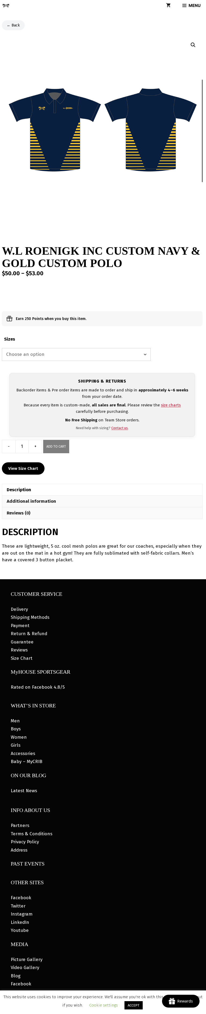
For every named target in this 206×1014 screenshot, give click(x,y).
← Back (13, 25)
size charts (171, 405)
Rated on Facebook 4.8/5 (38, 687)
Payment (20, 625)
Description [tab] (19, 490)
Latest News (24, 791)
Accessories (23, 753)
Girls (15, 745)
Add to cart (56, 446)
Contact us (119, 428)
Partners (20, 825)
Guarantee (22, 642)
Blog (15, 976)
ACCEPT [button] (133, 1005)
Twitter (18, 906)
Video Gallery (25, 967)
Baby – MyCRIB (26, 761)
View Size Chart (23, 468)
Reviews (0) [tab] (18, 513)
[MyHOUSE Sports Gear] (6, 5)
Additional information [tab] (31, 501)
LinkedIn (20, 922)
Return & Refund (29, 633)
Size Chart (21, 658)
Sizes (9, 339)
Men (15, 721)
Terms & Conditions (31, 834)
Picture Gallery (26, 959)
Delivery (19, 609)
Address (19, 850)
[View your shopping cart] (168, 5)
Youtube (20, 930)
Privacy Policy (25, 842)
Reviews (19, 650)
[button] (193, 45)
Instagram (21, 914)
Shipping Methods (30, 617)
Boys (16, 729)
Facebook (21, 898)
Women (19, 737)
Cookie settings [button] (103, 1005)
